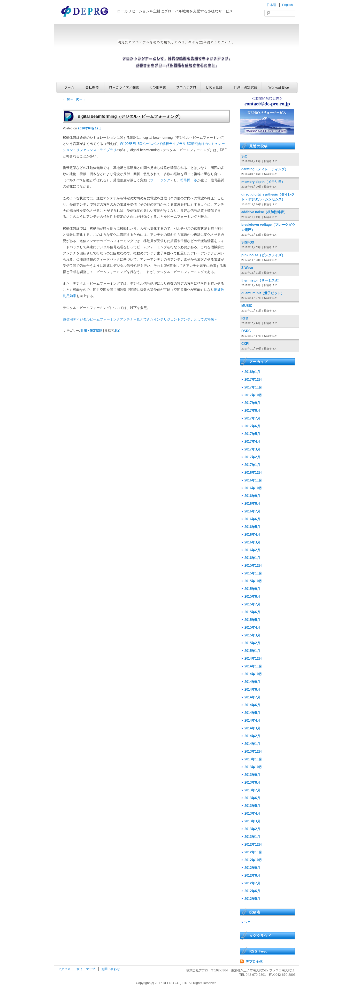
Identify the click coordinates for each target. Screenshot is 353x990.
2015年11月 (253, 573)
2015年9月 (252, 589)
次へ (81, 99)
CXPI (245, 344)
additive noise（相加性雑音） (264, 212)
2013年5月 (252, 806)
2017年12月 (253, 379)
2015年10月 (253, 581)
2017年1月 (252, 465)
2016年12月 (253, 472)
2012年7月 (252, 883)
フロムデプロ (185, 87)
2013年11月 (253, 759)
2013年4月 (252, 813)
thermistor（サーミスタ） (261, 280)
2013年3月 (252, 821)
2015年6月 (252, 612)
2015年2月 (252, 643)
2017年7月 (252, 418)
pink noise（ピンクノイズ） (263, 255)
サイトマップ (86, 969)
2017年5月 (252, 434)
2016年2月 (252, 550)
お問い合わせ (110, 969)
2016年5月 (252, 527)
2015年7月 (252, 604)
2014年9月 (252, 682)
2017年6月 (252, 426)
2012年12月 (253, 844)
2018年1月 (252, 372)
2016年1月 (252, 558)
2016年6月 (252, 519)
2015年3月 (252, 635)
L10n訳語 (214, 87)
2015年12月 (253, 565)
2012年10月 (253, 860)
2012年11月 (253, 852)
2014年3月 (252, 728)
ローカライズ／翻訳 (124, 87)
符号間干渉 (188, 180)
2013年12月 (253, 751)
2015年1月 (252, 651)
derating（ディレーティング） (264, 169)
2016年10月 (253, 488)
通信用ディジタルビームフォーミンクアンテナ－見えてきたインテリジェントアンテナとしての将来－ (140, 319)
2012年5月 (252, 899)
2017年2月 (252, 457)
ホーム (68, 87)
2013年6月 (252, 798)
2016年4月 (252, 534)
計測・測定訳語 (245, 87)
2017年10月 (253, 395)
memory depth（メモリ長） (263, 182)
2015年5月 (252, 620)
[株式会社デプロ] (85, 17)
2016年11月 (253, 480)
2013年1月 (252, 837)
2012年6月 (252, 891)
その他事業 (157, 87)
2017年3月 (252, 449)
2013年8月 (252, 782)
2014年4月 (252, 720)
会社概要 (92, 87)
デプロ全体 (254, 961)
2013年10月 (253, 767)
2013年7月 (252, 790)
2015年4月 (252, 627)
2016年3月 (252, 542)
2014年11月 (253, 666)
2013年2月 (252, 829)
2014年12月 (253, 658)
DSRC (246, 331)
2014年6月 (252, 705)
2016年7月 (252, 511)
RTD (244, 318)
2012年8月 (252, 875)
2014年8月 (252, 689)
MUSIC (246, 306)
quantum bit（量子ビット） (262, 293)
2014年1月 (252, 744)
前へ (68, 99)
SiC (244, 156)
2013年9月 (252, 775)
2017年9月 (252, 403)
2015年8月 (252, 596)
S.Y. (117, 330)
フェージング (160, 180)
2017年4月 (252, 441)
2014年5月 (252, 713)
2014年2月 (252, 736)
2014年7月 (252, 697)
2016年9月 (252, 496)
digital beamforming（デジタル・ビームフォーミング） (130, 116)
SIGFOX (247, 242)
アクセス (64, 969)
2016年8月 (252, 503)
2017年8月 (252, 410)
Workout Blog (280, 87)
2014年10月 (253, 674)
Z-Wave (247, 268)
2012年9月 (252, 868)
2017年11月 (253, 387)
